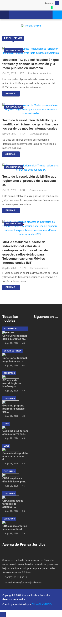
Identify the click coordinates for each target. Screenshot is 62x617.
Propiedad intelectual (39, 73)
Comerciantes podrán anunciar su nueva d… (15, 456)
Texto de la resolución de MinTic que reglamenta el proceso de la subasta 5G (29, 180)
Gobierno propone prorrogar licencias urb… (13, 408)
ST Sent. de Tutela (12, 351)
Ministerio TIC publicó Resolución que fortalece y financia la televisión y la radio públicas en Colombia (30, 63)
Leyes (6, 424)
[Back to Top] (3, 614)
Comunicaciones (39, 133)
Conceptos (9, 373)
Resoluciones (14, 50)
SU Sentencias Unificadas (11, 329)
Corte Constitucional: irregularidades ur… (15, 359)
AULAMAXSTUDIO (42, 604)
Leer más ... (11, 93)
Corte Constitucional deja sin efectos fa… (14, 337)
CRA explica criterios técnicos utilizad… (14, 527)
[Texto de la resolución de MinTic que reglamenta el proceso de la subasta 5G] (30, 168)
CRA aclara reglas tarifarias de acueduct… (12, 503)
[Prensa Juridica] (31, 25)
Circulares (9, 471)
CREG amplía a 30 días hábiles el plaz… (14, 480)
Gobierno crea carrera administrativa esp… (15, 432)
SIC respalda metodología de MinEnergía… (11, 383)
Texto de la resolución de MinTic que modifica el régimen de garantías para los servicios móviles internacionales (30, 124)
